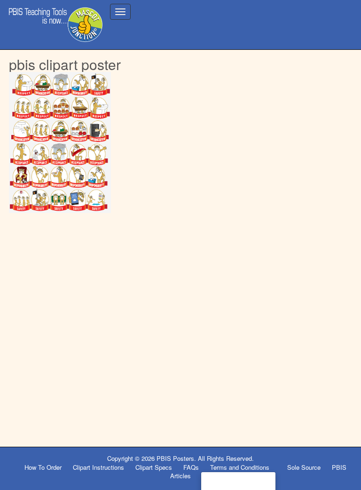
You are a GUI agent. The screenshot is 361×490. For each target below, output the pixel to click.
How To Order (43, 467)
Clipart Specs (153, 467)
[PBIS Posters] (56, 24)
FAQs (191, 467)
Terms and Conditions (240, 467)
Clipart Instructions (98, 467)
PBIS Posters (175, 458)
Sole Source (304, 467)
